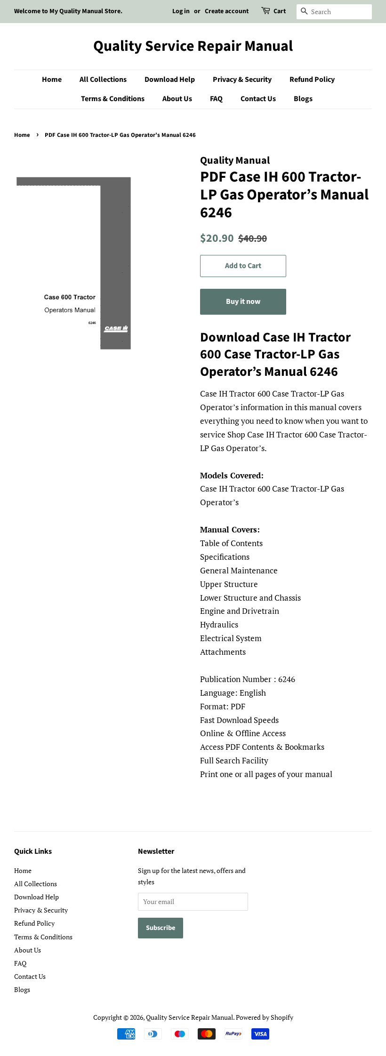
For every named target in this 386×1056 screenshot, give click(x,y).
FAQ (216, 99)
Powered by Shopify (264, 1017)
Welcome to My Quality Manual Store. (68, 11)
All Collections (103, 79)
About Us (177, 99)
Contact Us (258, 99)
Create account (227, 11)
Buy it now (243, 301)
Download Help (170, 79)
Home (52, 79)
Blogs (303, 99)
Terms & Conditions (113, 99)
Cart (279, 11)
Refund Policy (312, 79)
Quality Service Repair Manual (193, 46)
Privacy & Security (242, 79)
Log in (181, 11)
